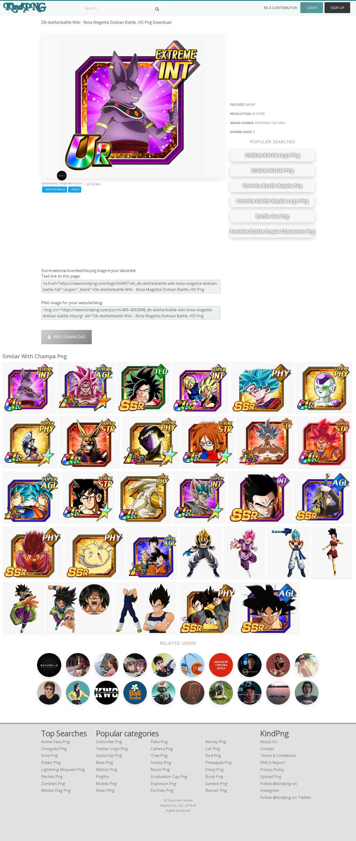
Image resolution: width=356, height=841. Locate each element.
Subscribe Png (109, 741)
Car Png (212, 748)
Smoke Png (161, 762)
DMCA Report (272, 762)
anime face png (55, 741)
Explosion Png (164, 783)
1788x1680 (127, 410)
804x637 (55, 632)
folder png (51, 762)
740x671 (11, 520)
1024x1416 (234, 576)
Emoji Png (214, 769)
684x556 (237, 520)
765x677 (245, 466)
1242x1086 (305, 520)
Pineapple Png (218, 762)
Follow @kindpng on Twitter (285, 797)
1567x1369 (68, 410)
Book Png (214, 776)
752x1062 (277, 576)
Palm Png (159, 741)
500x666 (188, 576)
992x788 (239, 410)
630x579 (304, 410)
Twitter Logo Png (112, 748)
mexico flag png (56, 790)
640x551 (68, 466)
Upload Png (270, 776)
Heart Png (105, 790)
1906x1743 (132, 466)
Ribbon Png (106, 769)
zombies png (53, 783)
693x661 (125, 520)
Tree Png (159, 755)
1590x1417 (189, 632)
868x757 (11, 576)
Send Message (54, 189)
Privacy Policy (272, 769)
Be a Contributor (280, 7)
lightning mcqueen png (63, 769)
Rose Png (104, 762)
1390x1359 (13, 466)
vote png (49, 755)
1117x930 (124, 632)
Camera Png (162, 748)
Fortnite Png (162, 790)
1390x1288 (182, 410)
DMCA (74, 189)
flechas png (52, 776)
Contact (267, 748)
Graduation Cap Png (169, 776)
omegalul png (54, 748)
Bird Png (213, 755)
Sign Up (337, 7)
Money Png (215, 741)
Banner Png (216, 790)
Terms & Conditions (278, 755)
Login (311, 7)
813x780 (11, 410)
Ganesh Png (216, 783)
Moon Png (160, 769)
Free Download (68, 337)
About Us (268, 741)
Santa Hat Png (109, 755)
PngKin (102, 776)
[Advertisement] (132, 229)
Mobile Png (106, 783)
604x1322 (321, 576)
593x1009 (12, 632)
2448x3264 (137, 576)
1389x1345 (183, 520)
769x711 (305, 466)
